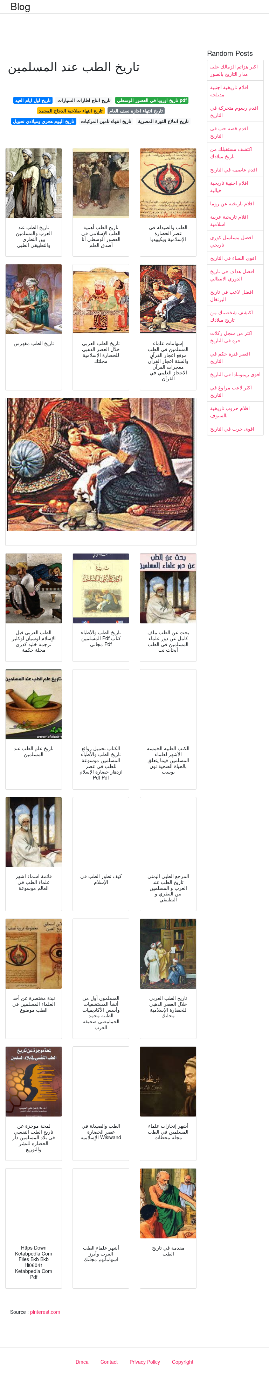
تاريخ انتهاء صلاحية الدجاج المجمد (71, 110)
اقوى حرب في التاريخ (232, 428)
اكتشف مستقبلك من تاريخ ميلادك (231, 152)
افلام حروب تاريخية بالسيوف (230, 411)
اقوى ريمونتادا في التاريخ (235, 374)
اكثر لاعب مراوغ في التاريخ (231, 391)
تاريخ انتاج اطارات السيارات (84, 100)
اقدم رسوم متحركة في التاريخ (234, 111)
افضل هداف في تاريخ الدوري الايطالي (232, 275)
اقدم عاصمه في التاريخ (233, 169)
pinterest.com (45, 1311)
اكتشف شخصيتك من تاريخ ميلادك (231, 316)
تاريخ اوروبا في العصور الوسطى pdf (152, 100)
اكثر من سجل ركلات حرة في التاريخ (231, 336)
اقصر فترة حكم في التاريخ (230, 357)
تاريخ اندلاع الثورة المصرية (163, 121)
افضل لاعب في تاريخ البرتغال (231, 295)
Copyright (182, 1361)
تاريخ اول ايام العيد (33, 100)
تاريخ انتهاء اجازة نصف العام (136, 110)
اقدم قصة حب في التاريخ (229, 132)
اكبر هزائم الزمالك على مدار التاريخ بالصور (234, 70)
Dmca (82, 1361)
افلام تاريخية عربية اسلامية (229, 220)
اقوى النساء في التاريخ (233, 257)
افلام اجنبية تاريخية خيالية (229, 186)
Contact (109, 1361)
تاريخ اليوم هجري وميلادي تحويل (43, 121)
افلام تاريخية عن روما (232, 203)
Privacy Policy (145, 1361)
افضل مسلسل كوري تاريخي (231, 241)
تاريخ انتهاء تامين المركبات (106, 121)
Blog (20, 6)
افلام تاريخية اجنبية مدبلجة (229, 90)
